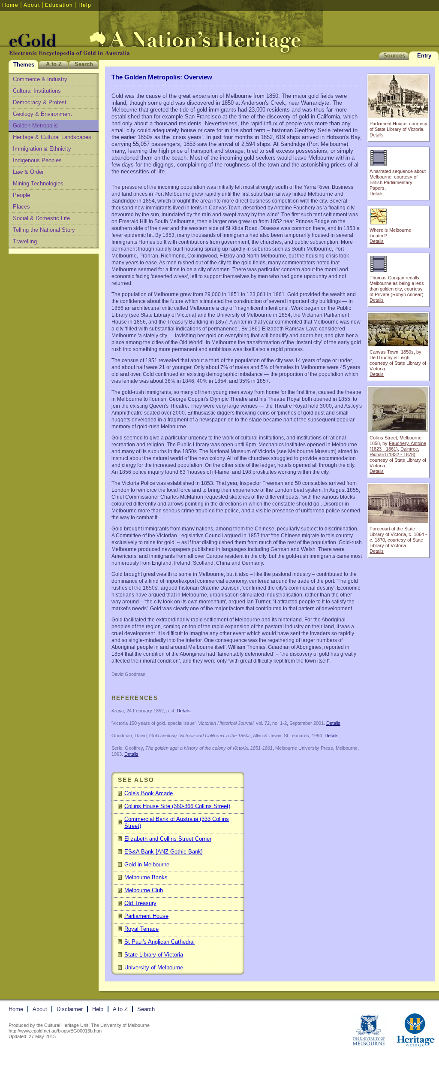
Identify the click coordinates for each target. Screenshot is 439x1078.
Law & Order (28, 172)
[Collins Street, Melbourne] (398, 430)
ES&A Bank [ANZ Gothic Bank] (163, 851)
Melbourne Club (143, 890)
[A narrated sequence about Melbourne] (398, 163)
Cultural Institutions (37, 91)
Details (377, 134)
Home (10, 5)
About (32, 5)
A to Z (54, 64)
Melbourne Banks (146, 877)
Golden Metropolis (35, 125)
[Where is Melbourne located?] (398, 222)
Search (84, 64)
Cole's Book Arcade (148, 793)
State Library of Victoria (153, 954)
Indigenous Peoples (37, 160)
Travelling (25, 241)
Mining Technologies (38, 183)
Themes (23, 64)
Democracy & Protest (39, 102)
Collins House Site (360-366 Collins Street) (177, 806)
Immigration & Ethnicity (42, 148)
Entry (424, 55)
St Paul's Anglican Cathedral (159, 942)
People (21, 195)
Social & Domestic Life (41, 218)
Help (85, 5)
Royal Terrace (141, 929)
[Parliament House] (398, 116)
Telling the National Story (44, 230)
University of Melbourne (153, 967)
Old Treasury (140, 903)
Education (59, 5)
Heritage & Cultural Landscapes (52, 137)
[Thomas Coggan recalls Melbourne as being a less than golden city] (398, 270)
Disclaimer (70, 1009)
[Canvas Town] (398, 344)
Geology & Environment (42, 114)
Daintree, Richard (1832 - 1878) (394, 451)
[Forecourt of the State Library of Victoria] (398, 521)
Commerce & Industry (40, 79)
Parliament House (146, 916)
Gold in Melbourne (146, 864)
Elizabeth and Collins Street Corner (167, 839)
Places (21, 206)
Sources (394, 55)
